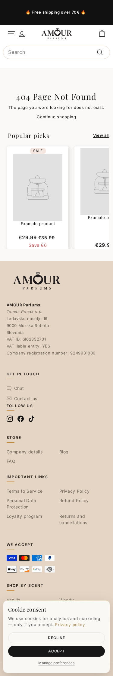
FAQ (11, 461)
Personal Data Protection (21, 503)
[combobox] (56, 52)
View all (101, 135)
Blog (64, 451)
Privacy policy (70, 624)
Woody (66, 600)
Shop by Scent (25, 585)
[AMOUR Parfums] (57, 33)
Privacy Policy (74, 491)
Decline (56, 637)
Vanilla (14, 600)
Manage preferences (56, 663)
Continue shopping (56, 116)
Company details (25, 451)
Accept (56, 651)
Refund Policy (74, 500)
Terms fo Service (25, 491)
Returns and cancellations (73, 519)
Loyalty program (24, 516)
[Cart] (102, 34)
